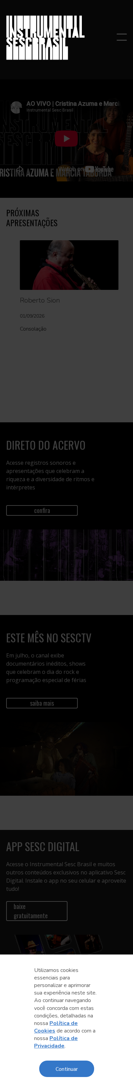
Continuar (67, 1068)
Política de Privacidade (56, 1042)
